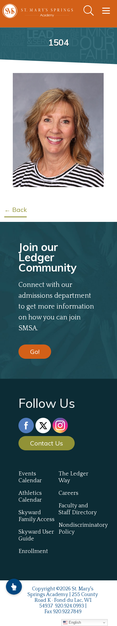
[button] (14, 587)
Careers (68, 493)
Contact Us (46, 443)
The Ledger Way (73, 477)
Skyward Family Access (36, 515)
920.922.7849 (67, 612)
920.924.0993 (69, 606)
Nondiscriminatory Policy (78, 528)
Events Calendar (30, 477)
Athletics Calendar (30, 496)
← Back (15, 210)
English (74, 622)
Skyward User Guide (36, 535)
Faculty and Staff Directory (77, 509)
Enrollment (33, 551)
